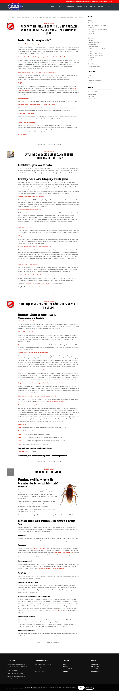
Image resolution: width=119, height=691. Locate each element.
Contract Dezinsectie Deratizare (97, 25)
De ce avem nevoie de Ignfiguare (97, 29)
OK (81, 687)
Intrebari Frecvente (93, 42)
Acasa (90, 20)
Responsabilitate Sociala (95, 80)
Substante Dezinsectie (94, 66)
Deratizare (91, 31)
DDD (89, 76)
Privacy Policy (92, 57)
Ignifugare (91, 40)
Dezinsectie (46, 23)
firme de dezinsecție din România (57, 401)
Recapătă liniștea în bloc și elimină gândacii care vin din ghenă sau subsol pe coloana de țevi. (49, 29)
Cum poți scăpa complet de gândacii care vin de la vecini (49, 306)
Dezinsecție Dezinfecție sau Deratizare (43, 287)
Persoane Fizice (92, 44)
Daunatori (91, 27)
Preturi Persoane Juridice (95, 55)
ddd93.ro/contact (44, 283)
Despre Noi (91, 33)
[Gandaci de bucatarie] (10, 472)
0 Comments (50, 144)
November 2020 (93, 92)
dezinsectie (58, 144)
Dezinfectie (91, 36)
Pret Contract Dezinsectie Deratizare (99, 49)
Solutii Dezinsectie (93, 64)
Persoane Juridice (93, 46)
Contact (90, 23)
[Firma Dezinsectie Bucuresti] (10, 154)
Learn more (89, 687)
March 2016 (91, 96)
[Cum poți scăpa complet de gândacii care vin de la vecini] (10, 304)
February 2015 (92, 98)
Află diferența (60, 287)
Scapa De (52, 23)
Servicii (90, 59)
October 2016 (92, 94)
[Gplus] (7, 1)
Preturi (90, 51)
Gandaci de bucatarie (48, 472)
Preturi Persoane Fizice (95, 53)
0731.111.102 (22, 134)
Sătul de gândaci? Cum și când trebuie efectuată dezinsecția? (49, 156)
